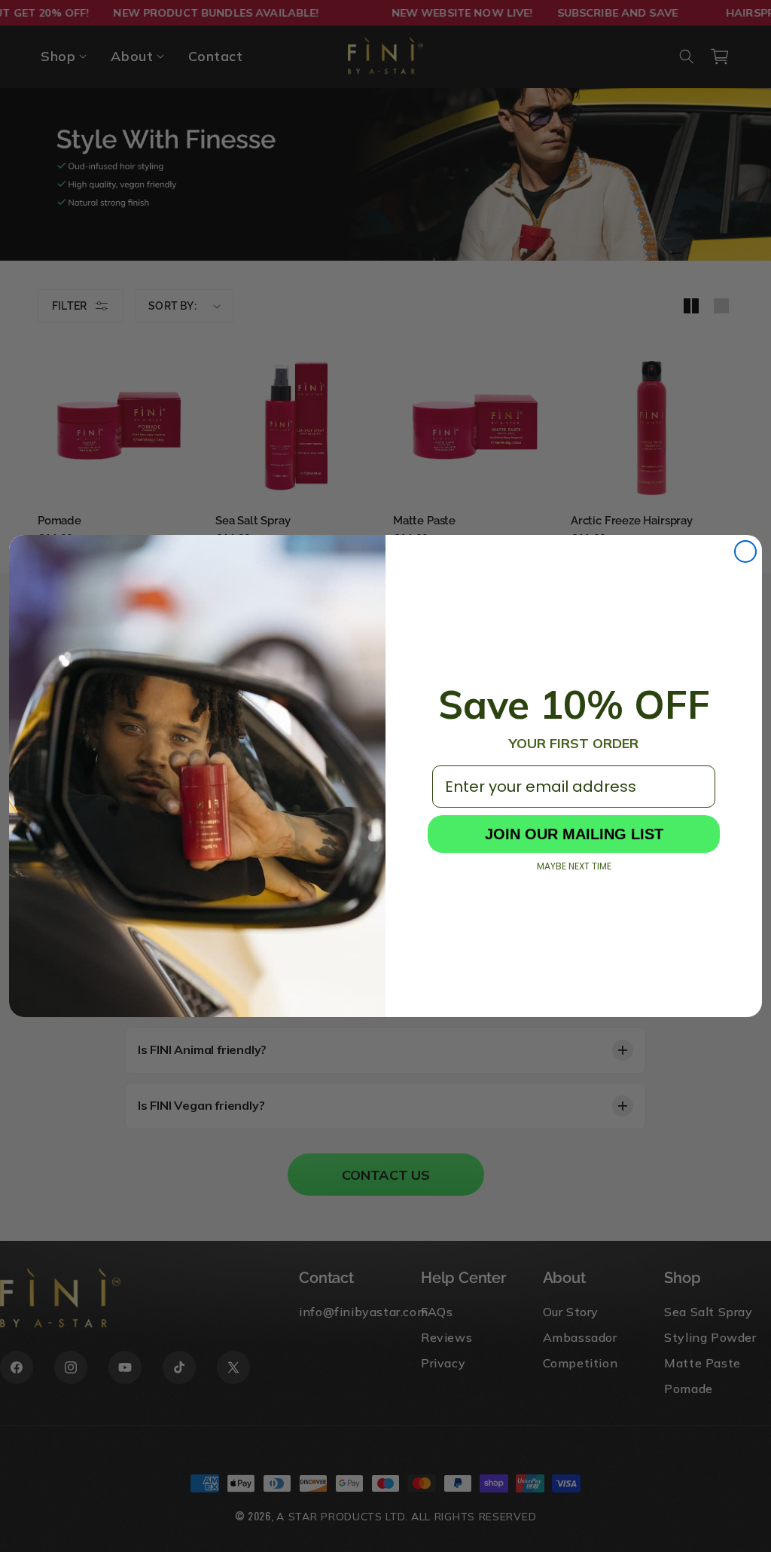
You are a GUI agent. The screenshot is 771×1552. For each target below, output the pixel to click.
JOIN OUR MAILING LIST (574, 834)
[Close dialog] (745, 551)
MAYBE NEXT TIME (574, 866)
